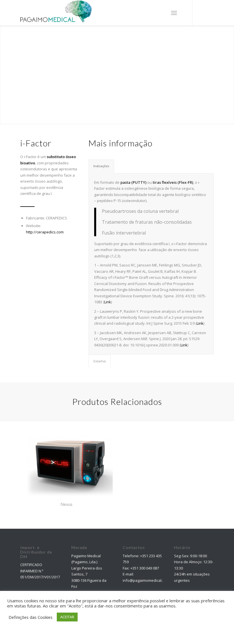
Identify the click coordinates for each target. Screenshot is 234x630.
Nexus (66, 504)
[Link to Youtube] (201, 13)
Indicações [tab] (101, 166)
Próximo (229, 69)
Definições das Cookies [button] (31, 617)
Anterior (5, 69)
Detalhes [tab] (99, 361)
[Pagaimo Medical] (56, 13)
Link (107, 301)
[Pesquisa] (160, 13)
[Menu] (174, 13)
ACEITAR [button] (67, 616)
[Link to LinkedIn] (209, 13)
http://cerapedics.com (45, 232)
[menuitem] (160, 13)
